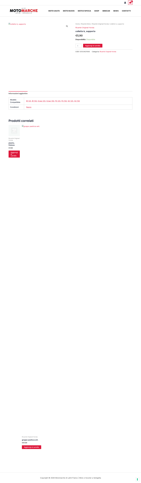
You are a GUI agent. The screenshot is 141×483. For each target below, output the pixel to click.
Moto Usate (54, 11)
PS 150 (64, 101)
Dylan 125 (42, 101)
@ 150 (34, 101)
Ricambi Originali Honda (100, 24)
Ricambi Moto (86, 24)
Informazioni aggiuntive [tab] (18, 93)
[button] (67, 26)
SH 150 (77, 101)
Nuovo (28, 107)
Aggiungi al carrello (92, 46)
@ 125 (28, 101)
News (116, 11)
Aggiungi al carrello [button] (14, 154)
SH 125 (70, 101)
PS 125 (57, 101)
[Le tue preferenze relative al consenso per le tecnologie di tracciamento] (137, 479)
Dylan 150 (50, 101)
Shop (96, 11)
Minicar (106, 11)
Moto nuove (69, 11)
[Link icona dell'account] (125, 3)
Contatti (126, 11)
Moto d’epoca (84, 11)
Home (77, 24)
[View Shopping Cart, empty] (130, 2)
